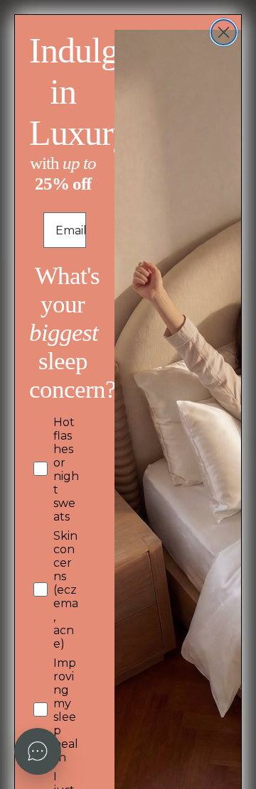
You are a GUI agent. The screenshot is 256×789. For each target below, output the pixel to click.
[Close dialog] (223, 32)
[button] (37, 751)
